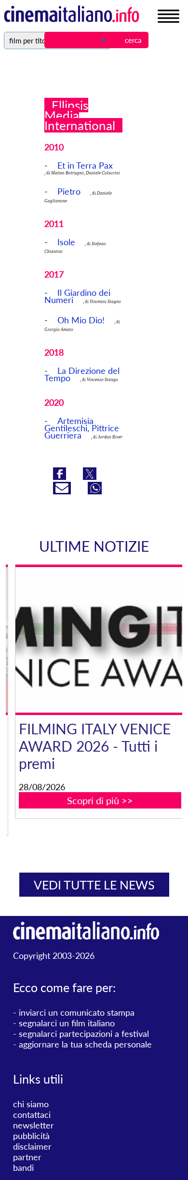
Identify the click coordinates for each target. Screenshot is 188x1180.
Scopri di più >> (100, 800)
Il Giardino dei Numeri (77, 296)
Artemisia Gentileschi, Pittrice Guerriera (81, 427)
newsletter (33, 1125)
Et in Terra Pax (85, 165)
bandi (23, 1167)
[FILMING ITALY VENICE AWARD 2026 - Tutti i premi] (100, 640)
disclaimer (32, 1146)
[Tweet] (90, 476)
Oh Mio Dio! (81, 320)
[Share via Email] (63, 491)
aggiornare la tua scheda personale (85, 1044)
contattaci (32, 1114)
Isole (66, 242)
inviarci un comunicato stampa (76, 1012)
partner (27, 1157)
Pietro (69, 191)
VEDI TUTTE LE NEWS (94, 884)
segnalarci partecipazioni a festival (84, 1033)
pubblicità (31, 1135)
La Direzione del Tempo (82, 374)
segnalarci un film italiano (67, 1023)
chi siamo (31, 1104)
